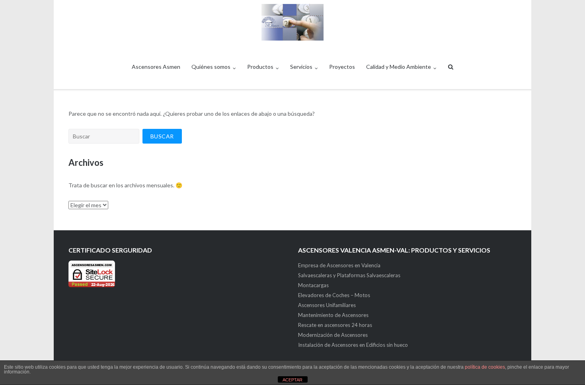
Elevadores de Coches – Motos (334, 295)
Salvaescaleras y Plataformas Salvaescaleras (349, 275)
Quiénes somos (210, 66)
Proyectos (342, 66)
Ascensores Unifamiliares (327, 305)
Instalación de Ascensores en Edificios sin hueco (353, 345)
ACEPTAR (292, 379)
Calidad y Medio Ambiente (398, 66)
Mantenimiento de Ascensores (333, 315)
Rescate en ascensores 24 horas (335, 325)
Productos (260, 66)
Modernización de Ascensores (333, 335)
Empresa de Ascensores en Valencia (339, 265)
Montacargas (313, 285)
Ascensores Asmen (156, 66)
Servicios (301, 66)
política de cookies (485, 367)
